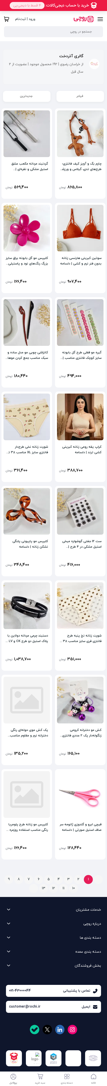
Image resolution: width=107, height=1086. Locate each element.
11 (63, 888)
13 (43, 888)
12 (53, 888)
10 (73, 888)
